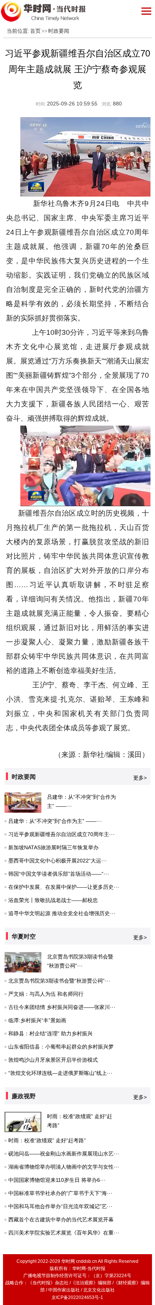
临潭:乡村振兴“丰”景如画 (37, 1020)
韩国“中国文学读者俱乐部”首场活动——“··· (58, 874)
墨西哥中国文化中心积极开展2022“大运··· (57, 861)
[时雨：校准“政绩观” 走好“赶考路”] (23, 1122)
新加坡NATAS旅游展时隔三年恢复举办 (53, 847)
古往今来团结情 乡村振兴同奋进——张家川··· (61, 1007)
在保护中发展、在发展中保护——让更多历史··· (63, 887)
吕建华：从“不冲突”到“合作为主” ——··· (55, 821)
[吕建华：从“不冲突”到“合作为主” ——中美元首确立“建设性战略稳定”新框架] (23, 802)
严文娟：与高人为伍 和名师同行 (46, 994)
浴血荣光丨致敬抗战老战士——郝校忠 (53, 900)
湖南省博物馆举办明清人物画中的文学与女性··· (63, 1167)
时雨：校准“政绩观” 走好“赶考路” (47, 1140)
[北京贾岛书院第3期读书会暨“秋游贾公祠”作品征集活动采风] (23, 962)
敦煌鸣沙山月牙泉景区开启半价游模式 (53, 1060)
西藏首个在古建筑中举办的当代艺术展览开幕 (61, 1219)
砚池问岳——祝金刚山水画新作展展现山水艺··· (63, 1154)
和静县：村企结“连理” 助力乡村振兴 (50, 1033)
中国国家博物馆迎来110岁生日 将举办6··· (57, 1180)
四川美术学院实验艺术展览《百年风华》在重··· (63, 1233)
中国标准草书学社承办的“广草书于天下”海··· (60, 1193)
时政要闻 (58, 31)
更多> (140, 778)
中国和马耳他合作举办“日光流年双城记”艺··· (60, 1206)
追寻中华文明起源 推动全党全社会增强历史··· (61, 913)
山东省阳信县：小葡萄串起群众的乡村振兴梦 (61, 1047)
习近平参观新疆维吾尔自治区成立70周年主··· (61, 834)
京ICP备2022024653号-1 (77, 1297)
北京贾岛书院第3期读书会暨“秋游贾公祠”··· (59, 981)
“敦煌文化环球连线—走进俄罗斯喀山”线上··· (60, 1073)
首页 (35, 31)
